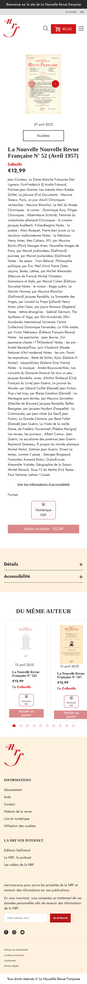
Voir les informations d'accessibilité (43, 484)
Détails (11, 564)
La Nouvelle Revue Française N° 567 (70, 675)
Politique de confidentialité (16, 949)
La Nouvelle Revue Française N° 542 (25, 674)
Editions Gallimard (17, 850)
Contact (9, 804)
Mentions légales (11, 965)
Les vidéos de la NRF (19, 864)
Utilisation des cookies (19, 825)
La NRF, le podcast (17, 857)
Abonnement (13, 789)
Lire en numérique (16, 818)
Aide (7, 797)
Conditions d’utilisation (14, 955)
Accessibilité (17, 576)
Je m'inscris (60, 918)
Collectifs (15, 164)
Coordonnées (10, 960)
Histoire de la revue (18, 811)
